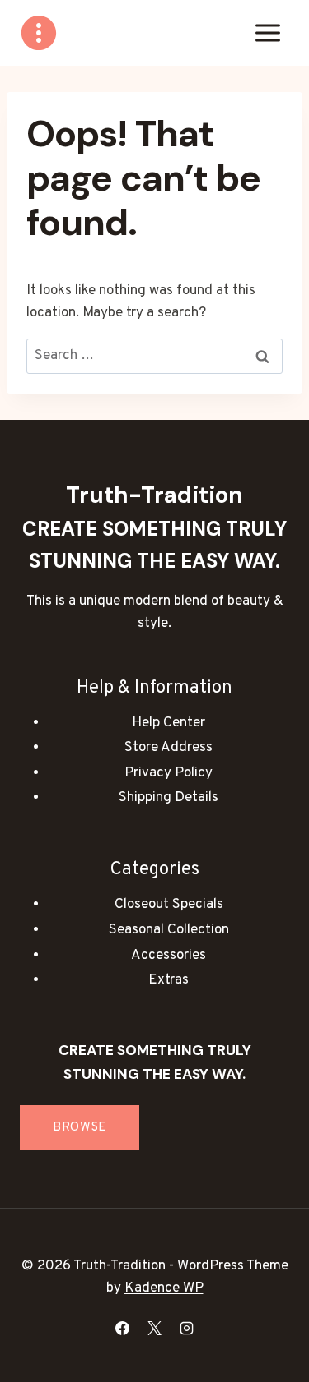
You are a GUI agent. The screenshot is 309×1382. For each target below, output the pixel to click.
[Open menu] (267, 32)
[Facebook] (122, 1328)
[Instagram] (187, 1328)
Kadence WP (164, 1288)
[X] (155, 1328)
